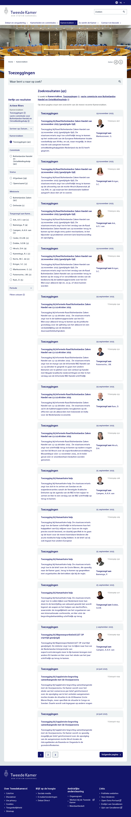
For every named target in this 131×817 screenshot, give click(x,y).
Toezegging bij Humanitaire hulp (57, 478)
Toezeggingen (70, 96)
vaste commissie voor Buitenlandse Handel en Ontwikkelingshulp (21, 118)
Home (10, 62)
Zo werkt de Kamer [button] (88, 22)
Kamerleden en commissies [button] (43, 22)
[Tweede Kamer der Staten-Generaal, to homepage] (20, 11)
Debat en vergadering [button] (15, 22)
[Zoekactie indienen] (124, 11)
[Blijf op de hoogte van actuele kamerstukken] (121, 62)
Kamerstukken (22, 62)
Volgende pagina (110, 754)
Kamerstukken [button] (67, 22)
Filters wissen (16, 294)
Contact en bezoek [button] (110, 22)
